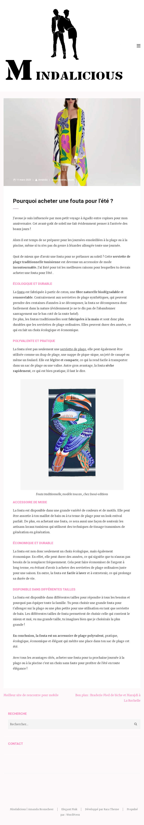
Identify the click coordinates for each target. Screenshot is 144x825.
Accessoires (59, 179)
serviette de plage (73, 349)
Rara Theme (111, 809)
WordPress (73, 814)
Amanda (42, 179)
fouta (21, 292)
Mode (71, 179)
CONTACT (15, 744)
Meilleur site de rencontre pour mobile (31, 695)
